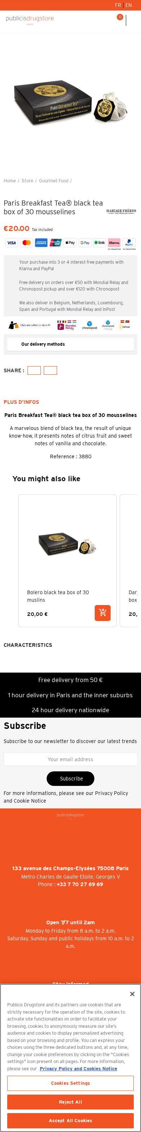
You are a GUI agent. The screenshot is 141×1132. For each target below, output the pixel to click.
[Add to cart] (103, 613)
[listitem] (67, 560)
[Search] (108, 20)
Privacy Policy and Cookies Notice (78, 1068)
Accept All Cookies (70, 1120)
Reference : (63, 456)
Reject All (70, 1102)
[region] (70, 1058)
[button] (11, 561)
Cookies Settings (70, 1083)
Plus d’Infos (21, 402)
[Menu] (133, 20)
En (128, 5)
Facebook (34, 370)
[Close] (132, 994)
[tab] (70, 344)
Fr (119, 5)
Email (50, 370)
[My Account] (99, 20)
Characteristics (28, 645)
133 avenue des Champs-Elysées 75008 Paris (70, 868)
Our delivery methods (43, 344)
